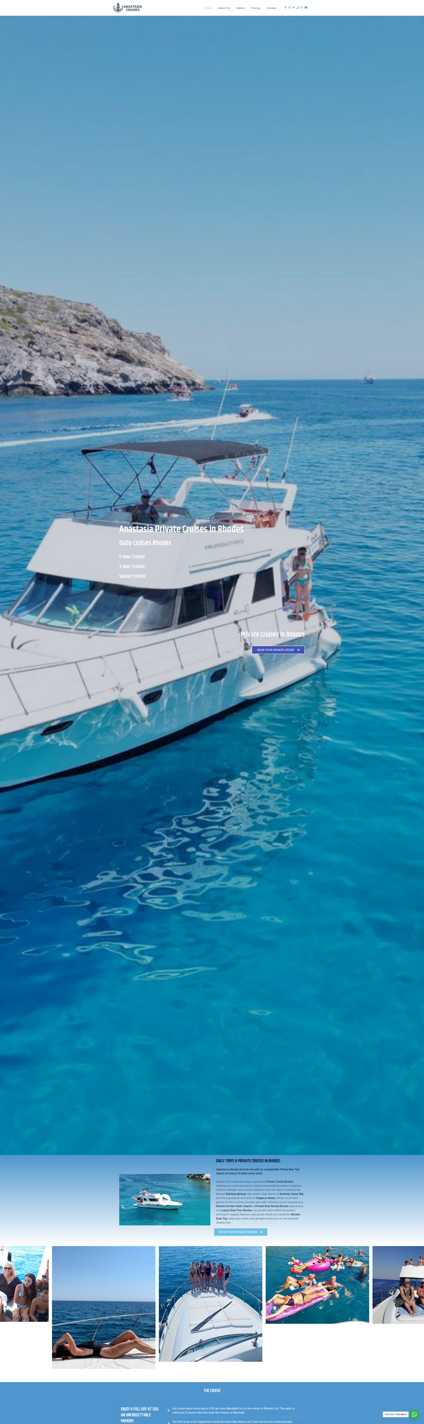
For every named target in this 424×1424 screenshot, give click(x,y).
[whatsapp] (302, 7)
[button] (4, 1309)
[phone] (298, 7)
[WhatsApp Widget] (414, 1414)
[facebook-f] (286, 7)
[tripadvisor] (294, 7)
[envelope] (306, 7)
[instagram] (290, 7)
